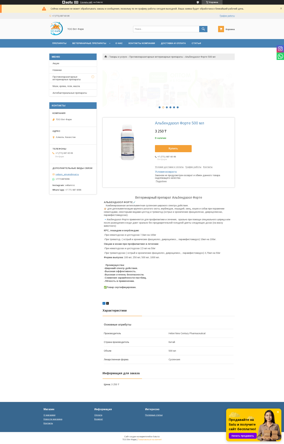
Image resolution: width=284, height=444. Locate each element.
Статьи (196, 43)
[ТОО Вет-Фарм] (56, 34)
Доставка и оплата (173, 43)
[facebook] (104, 304)
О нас (119, 43)
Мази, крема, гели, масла (66, 86)
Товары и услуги (118, 56)
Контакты (48, 423)
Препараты (59, 43)
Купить (173, 148)
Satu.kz (156, 436)
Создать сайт (86, 2)
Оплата (98, 415)
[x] (107, 304)
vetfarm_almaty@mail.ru (67, 174)
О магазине (49, 415)
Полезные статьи (154, 415)
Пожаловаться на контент (150, 439)
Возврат (98, 419)
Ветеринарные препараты (89, 43)
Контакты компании (142, 43)
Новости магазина (53, 419)
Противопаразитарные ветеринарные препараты (156, 56)
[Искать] (203, 29)
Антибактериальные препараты (70, 93)
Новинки (57, 70)
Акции (56, 63)
